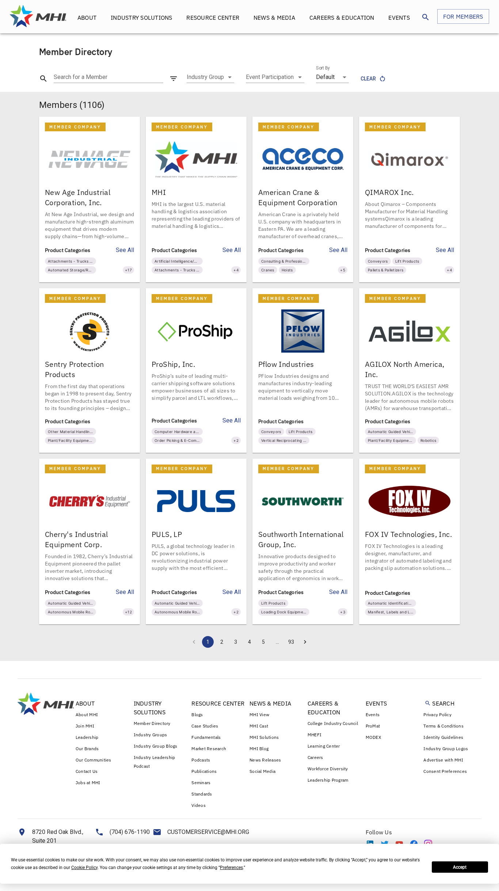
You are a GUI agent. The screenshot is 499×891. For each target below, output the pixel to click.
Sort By (323, 68)
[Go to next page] (305, 642)
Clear (368, 79)
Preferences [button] (231, 867)
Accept (459, 867)
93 (291, 642)
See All (125, 250)
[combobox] (210, 77)
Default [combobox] (325, 77)
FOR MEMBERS (463, 16)
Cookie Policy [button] (84, 867)
